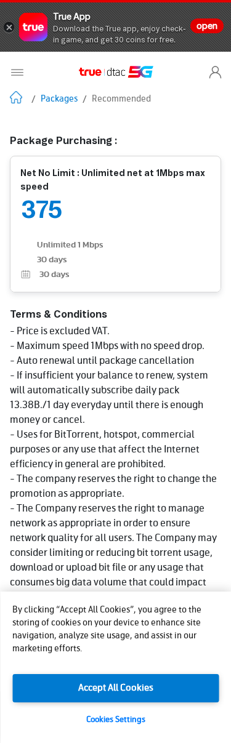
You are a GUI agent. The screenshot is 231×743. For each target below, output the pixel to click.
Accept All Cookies (115, 688)
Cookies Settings (115, 720)
